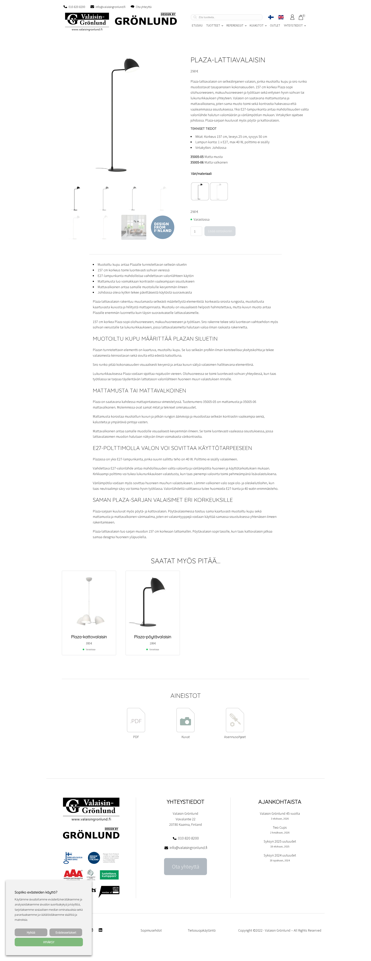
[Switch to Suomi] (271, 17)
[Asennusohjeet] (235, 731)
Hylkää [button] (31, 932)
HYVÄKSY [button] (48, 942)
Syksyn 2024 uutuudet (280, 855)
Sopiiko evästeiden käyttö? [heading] (36, 892)
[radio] (200, 191)
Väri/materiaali (201, 173)
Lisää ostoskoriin (220, 231)
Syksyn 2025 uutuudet (280, 841)
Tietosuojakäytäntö (202, 930)
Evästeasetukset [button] (66, 932)
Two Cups (280, 827)
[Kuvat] (185, 731)
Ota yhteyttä (143, 7)
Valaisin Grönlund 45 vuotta (280, 813)
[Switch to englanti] (281, 17)
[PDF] (136, 731)
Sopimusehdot (151, 930)
